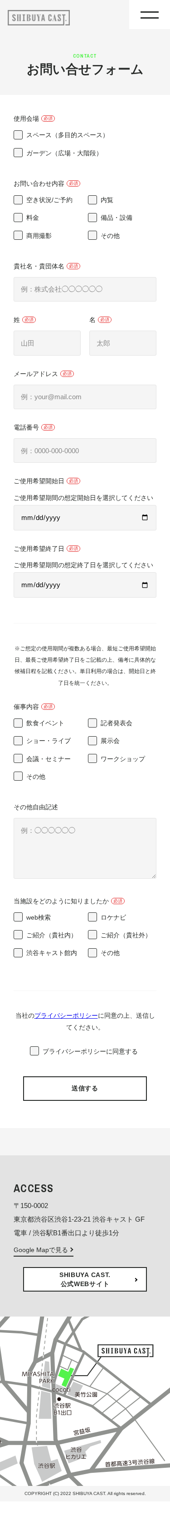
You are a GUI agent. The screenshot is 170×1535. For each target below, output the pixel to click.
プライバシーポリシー (66, 1015)
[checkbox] (85, 147)
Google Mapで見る (41, 1249)
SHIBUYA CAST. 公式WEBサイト (85, 1279)
